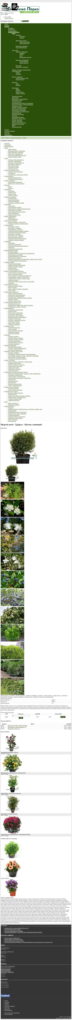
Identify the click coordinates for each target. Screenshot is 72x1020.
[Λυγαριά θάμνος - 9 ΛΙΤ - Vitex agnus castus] (12, 792)
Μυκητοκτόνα (11, 243)
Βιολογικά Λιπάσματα (13, 252)
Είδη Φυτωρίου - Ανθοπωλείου (11, 292)
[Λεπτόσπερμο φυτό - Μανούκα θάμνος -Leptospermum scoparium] (12, 833)
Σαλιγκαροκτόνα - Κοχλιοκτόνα (15, 249)
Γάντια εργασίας (11, 290)
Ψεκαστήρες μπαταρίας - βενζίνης (15, 339)
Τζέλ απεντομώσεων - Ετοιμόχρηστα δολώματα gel (19, 275)
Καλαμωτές (11, 407)
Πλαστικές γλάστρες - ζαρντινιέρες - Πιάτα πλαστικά (20, 361)
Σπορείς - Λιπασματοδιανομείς (15, 385)
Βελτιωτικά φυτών (12, 268)
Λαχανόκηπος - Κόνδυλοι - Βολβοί (16, 203)
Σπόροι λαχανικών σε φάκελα (14, 207)
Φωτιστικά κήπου (12, 421)
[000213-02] (12, 552)
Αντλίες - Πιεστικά (12, 329)
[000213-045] (12, 623)
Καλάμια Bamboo (12, 410)
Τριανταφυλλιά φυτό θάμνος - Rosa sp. (9, 752)
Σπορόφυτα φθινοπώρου (13, 200)
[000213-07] (12, 534)
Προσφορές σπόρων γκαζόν (14, 214)
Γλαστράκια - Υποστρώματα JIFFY (16, 296)
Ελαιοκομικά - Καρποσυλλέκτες (15, 375)
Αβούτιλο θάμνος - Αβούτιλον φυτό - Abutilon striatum (13, 772)
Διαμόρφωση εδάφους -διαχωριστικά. (16, 416)
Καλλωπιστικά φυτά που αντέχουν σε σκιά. (14, 941)
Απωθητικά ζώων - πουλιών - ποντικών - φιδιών (19, 278)
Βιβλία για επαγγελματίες (14, 404)
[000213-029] (12, 641)
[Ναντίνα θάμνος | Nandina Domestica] (12, 812)
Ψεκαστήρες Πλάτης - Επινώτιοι (15, 338)
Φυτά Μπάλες (11, 191)
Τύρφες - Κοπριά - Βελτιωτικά (15, 390)
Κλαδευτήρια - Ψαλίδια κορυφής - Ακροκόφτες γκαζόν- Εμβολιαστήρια (24, 373)
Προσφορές (7, 143)
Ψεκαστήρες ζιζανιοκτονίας (14, 341)
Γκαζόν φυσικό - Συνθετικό (10, 220)
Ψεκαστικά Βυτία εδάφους (14, 327)
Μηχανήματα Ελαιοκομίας (10, 345)
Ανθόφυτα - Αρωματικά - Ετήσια (11, 170)
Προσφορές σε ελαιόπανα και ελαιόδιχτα (17, 358)
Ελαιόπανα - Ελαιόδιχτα (13, 353)
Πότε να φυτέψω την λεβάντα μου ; (12, 938)
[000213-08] (12, 605)
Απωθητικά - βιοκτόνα (13, 280)
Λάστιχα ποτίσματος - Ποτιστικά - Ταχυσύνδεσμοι (19, 378)
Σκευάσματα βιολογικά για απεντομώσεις (17, 260)
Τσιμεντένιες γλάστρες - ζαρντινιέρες (16, 364)
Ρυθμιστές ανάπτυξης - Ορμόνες (15, 266)
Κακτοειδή (6, 185)
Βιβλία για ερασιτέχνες (13, 403)
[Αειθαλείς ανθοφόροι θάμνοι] (12, 896)
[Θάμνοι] (12, 857)
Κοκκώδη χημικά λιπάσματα (14, 263)
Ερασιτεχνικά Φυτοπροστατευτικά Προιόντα (18, 246)
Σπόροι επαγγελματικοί (13, 213)
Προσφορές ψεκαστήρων (14, 344)
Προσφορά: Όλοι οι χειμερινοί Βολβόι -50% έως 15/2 (16, 928)
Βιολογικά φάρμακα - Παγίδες (11, 250)
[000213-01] (12, 516)
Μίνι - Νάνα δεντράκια (13, 165)
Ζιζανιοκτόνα (11, 247)
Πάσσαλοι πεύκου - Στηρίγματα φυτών (17, 397)
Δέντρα (6, 158)
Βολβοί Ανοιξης (11, 217)
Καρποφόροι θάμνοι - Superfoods (15, 152)
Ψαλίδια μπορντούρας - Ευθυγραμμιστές (17, 317)
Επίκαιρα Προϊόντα (8, 146)
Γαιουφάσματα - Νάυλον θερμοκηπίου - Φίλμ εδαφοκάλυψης (22, 354)
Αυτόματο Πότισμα (8, 225)
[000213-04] (12, 588)
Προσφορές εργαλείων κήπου (14, 384)
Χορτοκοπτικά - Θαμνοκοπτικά (15, 314)
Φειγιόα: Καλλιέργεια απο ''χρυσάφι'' (12, 929)
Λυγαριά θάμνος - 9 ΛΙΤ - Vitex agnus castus (11, 793)
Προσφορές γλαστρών (13, 370)
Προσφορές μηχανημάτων (14, 324)
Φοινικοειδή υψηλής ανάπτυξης (15, 182)
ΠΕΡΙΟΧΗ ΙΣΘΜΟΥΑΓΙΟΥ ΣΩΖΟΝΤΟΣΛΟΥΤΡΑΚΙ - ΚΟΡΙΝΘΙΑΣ (7, 971)
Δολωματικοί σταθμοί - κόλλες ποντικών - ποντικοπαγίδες (21, 281)
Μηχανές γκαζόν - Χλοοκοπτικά (15, 312)
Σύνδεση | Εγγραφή (8, 18)
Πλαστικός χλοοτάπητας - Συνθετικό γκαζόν (18, 223)
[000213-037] (12, 676)
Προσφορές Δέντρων (13, 168)
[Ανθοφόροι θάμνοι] (12, 877)
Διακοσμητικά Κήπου (9, 406)
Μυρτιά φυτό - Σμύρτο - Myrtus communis (17, 725)
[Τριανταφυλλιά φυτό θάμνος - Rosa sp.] (12, 751)
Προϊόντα (7, 137)
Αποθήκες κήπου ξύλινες (14, 400)
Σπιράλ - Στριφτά (12, 194)
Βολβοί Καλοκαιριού (13, 219)
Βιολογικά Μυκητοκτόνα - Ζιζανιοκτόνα (17, 256)
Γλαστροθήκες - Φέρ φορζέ (14, 369)
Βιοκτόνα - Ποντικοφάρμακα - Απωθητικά (13, 271)
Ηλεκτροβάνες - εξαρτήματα (14, 228)
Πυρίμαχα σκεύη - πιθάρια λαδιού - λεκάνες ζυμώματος (20, 305)
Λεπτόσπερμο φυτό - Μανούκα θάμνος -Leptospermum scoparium (15, 834)
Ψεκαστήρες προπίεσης (13, 336)
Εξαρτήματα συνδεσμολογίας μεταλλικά (17, 238)
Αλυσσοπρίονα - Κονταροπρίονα (15, 309)
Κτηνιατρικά (11, 283)
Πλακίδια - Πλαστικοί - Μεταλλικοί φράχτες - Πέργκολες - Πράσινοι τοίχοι (25, 409)
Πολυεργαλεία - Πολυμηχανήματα (16, 315)
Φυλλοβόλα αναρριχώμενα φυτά (15, 179)
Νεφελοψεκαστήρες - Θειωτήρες (15, 330)
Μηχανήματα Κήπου (9, 308)
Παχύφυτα (10, 188)
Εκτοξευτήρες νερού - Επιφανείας (15, 235)
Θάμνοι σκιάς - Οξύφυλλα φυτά (15, 154)
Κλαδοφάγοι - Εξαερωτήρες (14, 318)
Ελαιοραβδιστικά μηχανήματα (14, 347)
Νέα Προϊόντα (7, 145)
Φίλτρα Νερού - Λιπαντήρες (14, 234)
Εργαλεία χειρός (11, 379)
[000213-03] (12, 659)
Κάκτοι (10, 186)
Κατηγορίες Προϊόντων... (16, 137)
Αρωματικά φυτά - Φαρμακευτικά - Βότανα (18, 174)
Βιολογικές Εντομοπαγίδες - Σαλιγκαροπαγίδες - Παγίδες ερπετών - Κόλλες (25, 259)
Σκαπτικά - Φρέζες (12, 311)
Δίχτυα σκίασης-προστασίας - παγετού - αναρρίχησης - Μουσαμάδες (23, 355)
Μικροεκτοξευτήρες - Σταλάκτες (15, 237)
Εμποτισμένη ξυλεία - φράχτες (11, 391)
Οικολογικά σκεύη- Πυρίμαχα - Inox (12, 302)
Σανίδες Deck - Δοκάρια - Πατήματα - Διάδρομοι (19, 396)
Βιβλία (6, 402)
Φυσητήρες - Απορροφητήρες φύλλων (16, 320)
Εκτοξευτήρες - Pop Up (13, 226)
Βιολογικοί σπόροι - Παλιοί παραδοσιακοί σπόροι (19, 209)
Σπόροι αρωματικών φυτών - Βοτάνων (16, 211)
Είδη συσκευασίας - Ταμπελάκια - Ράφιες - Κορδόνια (20, 298)
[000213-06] (12, 570)
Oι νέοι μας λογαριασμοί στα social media (13, 931)
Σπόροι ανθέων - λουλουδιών (14, 210)
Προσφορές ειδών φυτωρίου (14, 301)
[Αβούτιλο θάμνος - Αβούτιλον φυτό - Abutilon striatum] (12, 771)
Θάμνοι (24, 137)
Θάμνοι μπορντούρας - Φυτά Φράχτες (16, 151)
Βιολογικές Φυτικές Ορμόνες (14, 258)
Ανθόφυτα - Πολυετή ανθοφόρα (15, 171)
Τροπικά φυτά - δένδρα (13, 167)
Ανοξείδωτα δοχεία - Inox (14, 304)
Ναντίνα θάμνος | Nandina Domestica (9, 813)
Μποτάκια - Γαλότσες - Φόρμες (15, 286)
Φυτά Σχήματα (7, 189)
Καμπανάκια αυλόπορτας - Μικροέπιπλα (17, 412)
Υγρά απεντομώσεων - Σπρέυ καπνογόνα (17, 272)
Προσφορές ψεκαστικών (13, 333)
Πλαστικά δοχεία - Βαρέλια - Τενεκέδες (17, 306)
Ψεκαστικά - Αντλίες (9, 326)
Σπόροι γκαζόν (11, 206)
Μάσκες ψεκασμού (12, 287)
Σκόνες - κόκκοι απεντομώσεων (15, 274)
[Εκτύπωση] (4, 428)
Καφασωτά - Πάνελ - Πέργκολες (15, 393)
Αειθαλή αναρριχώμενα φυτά (14, 177)
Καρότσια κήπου (12, 382)
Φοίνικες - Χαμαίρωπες (9, 180)
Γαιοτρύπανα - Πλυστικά (13, 321)
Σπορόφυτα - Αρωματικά (10, 197)
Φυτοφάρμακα (7, 241)
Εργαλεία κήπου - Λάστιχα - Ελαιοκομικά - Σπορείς (15, 372)
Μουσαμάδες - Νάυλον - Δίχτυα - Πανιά (13, 351)
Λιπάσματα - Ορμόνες (9, 262)
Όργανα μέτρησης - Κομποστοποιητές (16, 376)
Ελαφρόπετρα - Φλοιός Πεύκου (15, 418)
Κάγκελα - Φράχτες (12, 394)
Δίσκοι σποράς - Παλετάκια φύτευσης (16, 295)
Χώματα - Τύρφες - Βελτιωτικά (11, 387)
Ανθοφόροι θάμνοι (12, 149)
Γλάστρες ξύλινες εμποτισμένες (15, 366)
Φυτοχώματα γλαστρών (13, 388)
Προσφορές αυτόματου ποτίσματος (16, 240)
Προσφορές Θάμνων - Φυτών (14, 157)
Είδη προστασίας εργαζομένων (11, 284)
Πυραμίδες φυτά (12, 192)
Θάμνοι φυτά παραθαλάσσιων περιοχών (17, 155)
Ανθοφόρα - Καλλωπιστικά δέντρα (16, 160)
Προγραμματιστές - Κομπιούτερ (15, 229)
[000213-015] (12, 481)
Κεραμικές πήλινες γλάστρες (14, 363)
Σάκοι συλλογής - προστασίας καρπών (16, 357)
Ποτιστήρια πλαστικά (13, 381)
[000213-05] (12, 498)
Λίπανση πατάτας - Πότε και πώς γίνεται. (13, 939)
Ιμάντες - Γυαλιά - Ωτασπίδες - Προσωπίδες (18, 289)
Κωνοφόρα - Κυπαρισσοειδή (14, 161)
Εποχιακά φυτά (11, 173)
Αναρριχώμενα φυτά (9, 176)
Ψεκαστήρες (7, 335)
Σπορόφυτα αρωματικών (13, 201)
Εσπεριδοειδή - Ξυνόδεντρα (14, 164)
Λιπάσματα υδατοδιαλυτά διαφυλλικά (16, 265)
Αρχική (2, 137)
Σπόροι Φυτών (7, 204)
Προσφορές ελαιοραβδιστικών (15, 350)
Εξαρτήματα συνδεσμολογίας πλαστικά (17, 232)
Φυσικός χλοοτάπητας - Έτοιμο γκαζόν (17, 222)
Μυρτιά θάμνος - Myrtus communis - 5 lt (17, 727)
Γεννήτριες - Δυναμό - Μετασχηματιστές (17, 348)
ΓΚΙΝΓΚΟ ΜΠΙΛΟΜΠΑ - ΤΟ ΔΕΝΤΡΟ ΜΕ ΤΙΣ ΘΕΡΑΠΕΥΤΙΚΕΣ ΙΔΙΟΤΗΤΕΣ (23, 932)
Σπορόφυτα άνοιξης (12, 198)
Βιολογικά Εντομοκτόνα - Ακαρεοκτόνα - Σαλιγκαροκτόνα (21, 253)
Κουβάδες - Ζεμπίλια (13, 299)
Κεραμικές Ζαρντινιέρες (13, 367)
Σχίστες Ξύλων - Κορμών (14, 323)
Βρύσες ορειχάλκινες (13, 419)
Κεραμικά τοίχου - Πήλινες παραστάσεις (17, 413)
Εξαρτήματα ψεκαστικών (13, 332)
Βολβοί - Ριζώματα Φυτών (10, 216)
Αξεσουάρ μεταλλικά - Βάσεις (15, 399)
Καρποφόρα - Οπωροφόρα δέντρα (16, 162)
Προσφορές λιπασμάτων (13, 269)
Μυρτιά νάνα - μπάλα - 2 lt (14, 728)
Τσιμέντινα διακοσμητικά (13, 415)
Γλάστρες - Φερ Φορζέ (9, 360)
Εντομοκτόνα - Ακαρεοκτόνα (14, 244)
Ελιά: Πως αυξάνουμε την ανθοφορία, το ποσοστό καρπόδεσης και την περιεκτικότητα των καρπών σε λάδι (28, 942)
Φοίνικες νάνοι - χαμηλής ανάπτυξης (16, 183)
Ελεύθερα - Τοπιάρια (13, 195)
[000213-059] (12, 694)
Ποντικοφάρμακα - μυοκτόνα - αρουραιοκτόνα (18, 277)
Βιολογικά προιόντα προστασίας (15, 255)
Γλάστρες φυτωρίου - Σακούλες (15, 293)
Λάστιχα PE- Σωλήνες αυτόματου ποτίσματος (18, 231)
